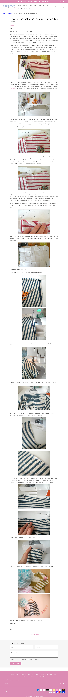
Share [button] (12, 25)
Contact (17, 674)
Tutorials (10, 13)
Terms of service (35, 674)
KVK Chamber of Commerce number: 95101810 (34, 676)
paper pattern (13, 88)
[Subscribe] (25, 683)
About (12, 674)
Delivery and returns (25, 674)
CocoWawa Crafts (31, 696)
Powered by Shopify (39, 696)
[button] (40, 5)
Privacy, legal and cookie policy (48, 674)
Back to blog (35, 634)
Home (4, 13)
